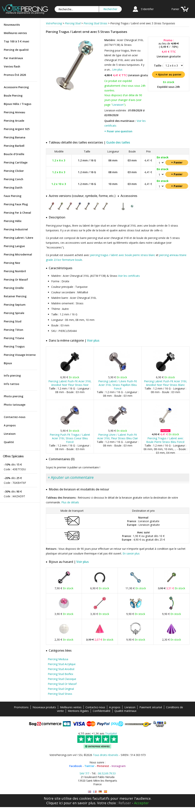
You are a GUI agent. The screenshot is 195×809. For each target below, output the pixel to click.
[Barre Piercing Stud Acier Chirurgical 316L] (123, 209)
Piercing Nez (12, 263)
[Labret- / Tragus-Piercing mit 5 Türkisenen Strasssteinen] (100, 791)
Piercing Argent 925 (17, 129)
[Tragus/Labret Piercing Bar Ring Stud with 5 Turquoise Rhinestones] (89, 791)
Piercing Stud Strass (60, 694)
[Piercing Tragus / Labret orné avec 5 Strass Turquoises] (74, 93)
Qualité (9, 442)
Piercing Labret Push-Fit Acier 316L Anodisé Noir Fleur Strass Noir (69, 383)
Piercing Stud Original (61, 689)
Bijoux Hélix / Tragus (17, 104)
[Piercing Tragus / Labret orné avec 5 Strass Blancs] (105, 209)
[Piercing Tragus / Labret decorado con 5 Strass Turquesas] (105, 791)
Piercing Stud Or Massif (62, 684)
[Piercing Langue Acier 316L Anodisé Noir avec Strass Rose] (64, 584)
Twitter (89, 766)
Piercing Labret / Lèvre (18, 238)
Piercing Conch (13, 179)
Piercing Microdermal (18, 254)
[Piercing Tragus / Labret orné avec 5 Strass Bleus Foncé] (78, 209)
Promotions (21, 707)
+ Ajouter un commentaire (71, 477)
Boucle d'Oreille (14, 154)
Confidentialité (101, 711)
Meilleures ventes (15, 33)
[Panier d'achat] (184, 12)
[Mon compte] (135, 12)
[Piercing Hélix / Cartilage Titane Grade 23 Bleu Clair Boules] (135, 584)
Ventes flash (12, 66)
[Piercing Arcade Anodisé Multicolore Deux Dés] (171, 610)
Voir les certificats (129, 276)
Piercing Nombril (15, 271)
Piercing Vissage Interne (20, 355)
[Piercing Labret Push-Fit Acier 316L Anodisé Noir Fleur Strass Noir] (69, 373)
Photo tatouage (14, 404)
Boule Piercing (13, 95)
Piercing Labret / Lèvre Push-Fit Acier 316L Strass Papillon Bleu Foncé (117, 384)
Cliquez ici (54, 803)
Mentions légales (78, 711)
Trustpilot (111, 733)
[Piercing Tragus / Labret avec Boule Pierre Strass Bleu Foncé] (165, 426)
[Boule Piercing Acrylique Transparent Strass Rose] (64, 610)
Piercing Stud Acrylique (62, 664)
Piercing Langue (14, 246)
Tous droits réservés (105, 755)
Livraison (10, 433)
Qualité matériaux (125, 711)
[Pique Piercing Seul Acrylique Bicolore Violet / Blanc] (171, 635)
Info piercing (12, 375)
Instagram (119, 766)
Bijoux (8, 363)
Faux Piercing (12, 196)
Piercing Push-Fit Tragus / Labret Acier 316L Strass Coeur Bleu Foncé (70, 438)
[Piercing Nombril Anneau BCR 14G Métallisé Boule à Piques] (135, 635)
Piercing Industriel (16, 229)
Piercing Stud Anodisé (61, 669)
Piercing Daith (13, 187)
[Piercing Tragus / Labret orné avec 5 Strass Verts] (60, 209)
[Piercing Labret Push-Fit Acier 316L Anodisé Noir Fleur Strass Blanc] (165, 373)
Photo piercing (13, 396)
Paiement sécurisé (150, 707)
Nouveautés (12, 24)
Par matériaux (13, 58)
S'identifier (147, 9)
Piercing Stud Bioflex (60, 674)
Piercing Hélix (13, 221)
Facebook (75, 766)
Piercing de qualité (16, 50)
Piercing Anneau (14, 112)
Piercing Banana (14, 137)
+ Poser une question (118, 131)
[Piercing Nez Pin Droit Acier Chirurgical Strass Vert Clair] (171, 584)
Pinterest (103, 766)
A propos (10, 425)
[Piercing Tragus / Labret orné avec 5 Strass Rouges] (51, 209)
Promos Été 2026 (15, 75)
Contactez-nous (14, 417)
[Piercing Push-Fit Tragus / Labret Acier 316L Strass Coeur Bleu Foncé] (69, 426)
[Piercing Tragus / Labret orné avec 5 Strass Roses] (69, 209)
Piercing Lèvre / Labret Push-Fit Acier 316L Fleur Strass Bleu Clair (117, 436)
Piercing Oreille (14, 288)
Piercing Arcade (14, 120)
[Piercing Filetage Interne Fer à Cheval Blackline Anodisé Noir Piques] (100, 584)
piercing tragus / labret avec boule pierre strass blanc (122, 255)
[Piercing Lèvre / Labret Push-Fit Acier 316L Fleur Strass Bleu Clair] (117, 426)
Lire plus (117, 69)
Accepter (141, 803)
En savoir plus (131, 553)
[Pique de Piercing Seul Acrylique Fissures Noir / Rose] (100, 635)
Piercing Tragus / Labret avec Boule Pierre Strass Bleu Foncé (165, 440)
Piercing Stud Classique (62, 679)
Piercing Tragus (14, 346)
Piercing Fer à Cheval (17, 212)
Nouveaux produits (44, 707)
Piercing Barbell (14, 146)
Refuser (124, 803)
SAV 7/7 (84, 773)
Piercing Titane (14, 338)
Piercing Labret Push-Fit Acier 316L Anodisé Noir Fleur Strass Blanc (165, 383)
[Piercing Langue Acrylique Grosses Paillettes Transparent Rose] (100, 610)
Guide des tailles (118, 142)
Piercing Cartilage (15, 162)
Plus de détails (70, 502)
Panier (175, 9)
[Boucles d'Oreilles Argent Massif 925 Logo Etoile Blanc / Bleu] (135, 610)
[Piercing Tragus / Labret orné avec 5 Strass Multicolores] (96, 209)
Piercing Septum (15, 304)
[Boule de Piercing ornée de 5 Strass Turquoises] (132, 209)
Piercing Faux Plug (16, 204)
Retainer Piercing (15, 296)
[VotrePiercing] (25, 13)
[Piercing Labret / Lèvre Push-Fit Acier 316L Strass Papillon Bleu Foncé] (117, 373)
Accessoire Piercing (16, 87)
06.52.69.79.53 (107, 773)
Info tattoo (11, 384)
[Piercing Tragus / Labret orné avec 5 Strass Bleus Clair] (87, 209)
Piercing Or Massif (16, 279)
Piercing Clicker (14, 171)
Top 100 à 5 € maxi (16, 41)
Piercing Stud (12, 321)
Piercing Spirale (14, 313)
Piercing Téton (13, 330)
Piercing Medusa (58, 659)
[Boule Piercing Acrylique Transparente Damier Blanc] (64, 635)
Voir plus (93, 340)
